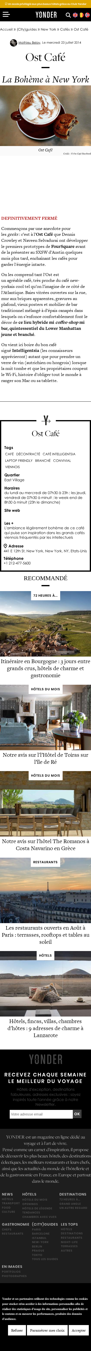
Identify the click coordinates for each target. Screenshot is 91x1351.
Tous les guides (45, 1259)
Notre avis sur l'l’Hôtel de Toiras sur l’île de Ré (45, 758)
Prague (38, 1251)
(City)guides (27, 29)
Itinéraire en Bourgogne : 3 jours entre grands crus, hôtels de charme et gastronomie (45, 668)
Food (6, 1208)
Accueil (6, 29)
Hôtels (7, 1199)
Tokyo (37, 1255)
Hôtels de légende (37, 1208)
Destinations (72, 1194)
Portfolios (11, 1272)
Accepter (79, 1330)
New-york (40, 1242)
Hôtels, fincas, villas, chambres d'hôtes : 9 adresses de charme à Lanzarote (45, 1028)
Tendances (31, 1212)
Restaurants (13, 1234)
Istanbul (39, 1238)
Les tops (69, 1224)
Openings (30, 1204)
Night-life (69, 1242)
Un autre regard (73, 1208)
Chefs (7, 1229)
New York (48, 29)
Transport (11, 1203)
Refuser (17, 1330)
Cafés (65, 29)
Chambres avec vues (39, 1217)
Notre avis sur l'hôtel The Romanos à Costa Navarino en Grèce (45, 844)
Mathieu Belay (29, 42)
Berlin (37, 1246)
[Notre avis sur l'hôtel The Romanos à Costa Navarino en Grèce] (45, 835)
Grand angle (70, 1204)
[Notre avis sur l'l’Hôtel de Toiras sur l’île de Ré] (45, 748)
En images (12, 1266)
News (7, 1194)
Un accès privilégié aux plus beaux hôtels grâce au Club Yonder (45, 4)
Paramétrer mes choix (47, 1330)
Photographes (14, 1276)
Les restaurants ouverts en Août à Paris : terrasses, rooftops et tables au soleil (46, 935)
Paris (36, 1229)
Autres (67, 1251)
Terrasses (69, 1246)
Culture (8, 1212)
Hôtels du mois (35, 1200)
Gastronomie (16, 1224)
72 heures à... (69, 1199)
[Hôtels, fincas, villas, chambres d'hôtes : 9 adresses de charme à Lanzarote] (45, 1015)
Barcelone (41, 1234)
